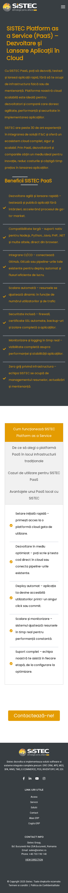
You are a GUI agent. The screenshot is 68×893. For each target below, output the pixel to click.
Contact (34, 813)
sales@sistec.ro (37, 850)
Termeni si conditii (18, 885)
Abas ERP (34, 818)
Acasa (34, 797)
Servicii (34, 802)
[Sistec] (20, 6)
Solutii (34, 807)
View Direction (34, 859)
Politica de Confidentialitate (45, 885)
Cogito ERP (34, 823)
